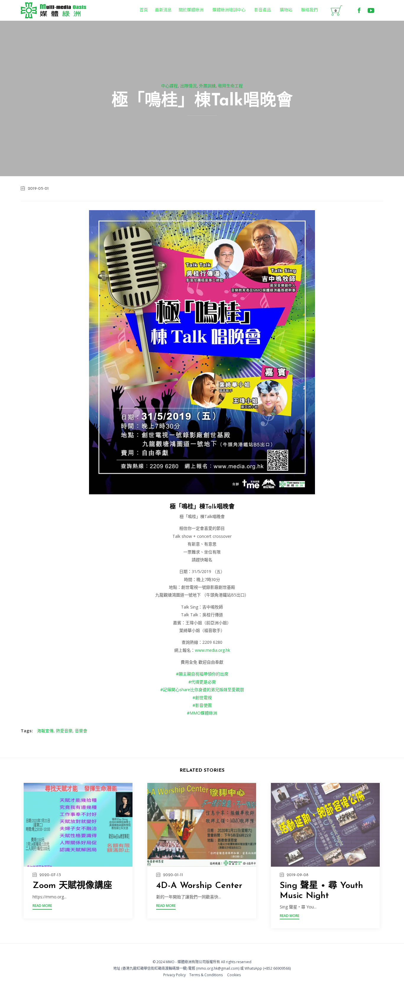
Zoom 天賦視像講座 (72, 885)
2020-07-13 (50, 875)
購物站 (286, 10)
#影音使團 (202, 705)
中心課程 (169, 86)
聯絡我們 (309, 10)
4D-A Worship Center (199, 885)
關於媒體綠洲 (191, 10)
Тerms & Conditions (206, 974)
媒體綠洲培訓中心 (228, 10)
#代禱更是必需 (202, 682)
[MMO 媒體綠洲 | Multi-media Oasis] (53, 10)
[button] (42, 906)
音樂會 (81, 730)
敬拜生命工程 (230, 86)
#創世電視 (202, 697)
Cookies (234, 974)
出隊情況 (188, 86)
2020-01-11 (173, 875)
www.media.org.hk (212, 650)
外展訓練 (207, 86)
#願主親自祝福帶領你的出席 (202, 674)
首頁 (144, 10)
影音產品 (262, 10)
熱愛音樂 (64, 730)
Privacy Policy (174, 974)
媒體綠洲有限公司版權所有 (198, 961)
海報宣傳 (45, 730)
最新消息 (163, 10)
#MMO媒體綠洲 (202, 713)
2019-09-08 (297, 875)
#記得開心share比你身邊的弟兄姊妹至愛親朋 (202, 689)
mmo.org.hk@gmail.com (217, 968)
